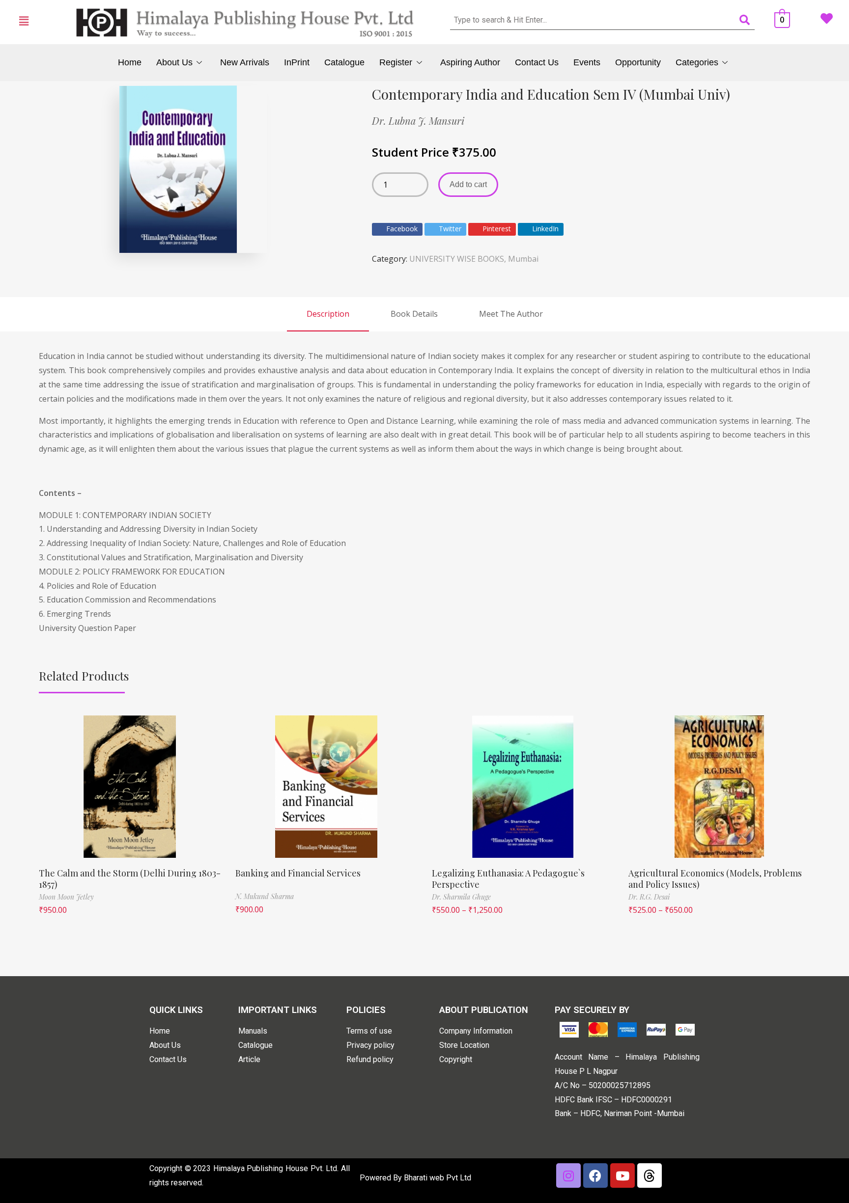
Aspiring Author (470, 62)
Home (130, 62)
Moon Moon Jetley (66, 897)
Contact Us (537, 62)
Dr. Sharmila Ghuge (461, 897)
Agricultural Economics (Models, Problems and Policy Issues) (715, 878)
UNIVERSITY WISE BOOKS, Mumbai (473, 258)
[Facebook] (595, 1175)
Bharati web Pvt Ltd (437, 1177)
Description (328, 313)
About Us (174, 62)
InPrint (297, 62)
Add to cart (468, 184)
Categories (697, 62)
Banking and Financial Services (298, 873)
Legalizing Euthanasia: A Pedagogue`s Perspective (508, 878)
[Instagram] (568, 1175)
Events (586, 62)
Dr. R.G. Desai (649, 897)
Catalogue (344, 62)
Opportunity (638, 62)
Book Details (414, 313)
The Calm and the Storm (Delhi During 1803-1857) (130, 878)
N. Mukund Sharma (264, 896)
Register (395, 62)
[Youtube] (622, 1175)
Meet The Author (511, 313)
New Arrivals (244, 62)
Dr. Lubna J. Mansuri (418, 120)
